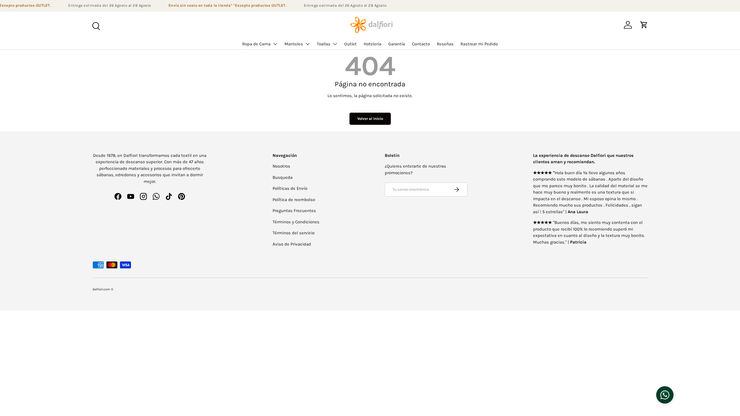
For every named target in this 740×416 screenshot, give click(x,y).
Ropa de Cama (256, 44)
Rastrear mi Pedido (479, 44)
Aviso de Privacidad (292, 244)
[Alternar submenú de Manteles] (307, 43)
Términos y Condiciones (296, 221)
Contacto (421, 44)
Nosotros (281, 166)
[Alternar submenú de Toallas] (335, 43)
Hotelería (372, 44)
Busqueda (283, 177)
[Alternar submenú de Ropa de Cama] (275, 43)
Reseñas (445, 44)
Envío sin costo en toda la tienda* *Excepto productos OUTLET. (224, 5)
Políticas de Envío (290, 188)
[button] (644, 24)
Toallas (323, 44)
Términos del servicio (293, 232)
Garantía (396, 44)
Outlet (350, 44)
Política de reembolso (294, 199)
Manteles (293, 44)
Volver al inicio (370, 118)
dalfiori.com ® (102, 289)
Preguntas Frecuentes (294, 210)
